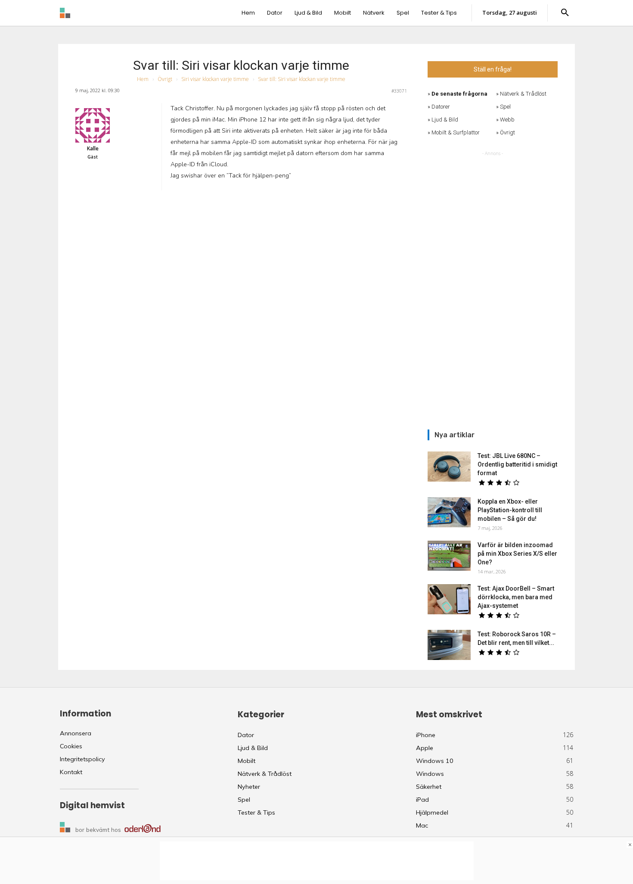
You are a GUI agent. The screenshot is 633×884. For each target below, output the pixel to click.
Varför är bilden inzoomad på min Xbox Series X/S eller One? (517, 554)
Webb (507, 119)
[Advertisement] (492, 287)
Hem (143, 79)
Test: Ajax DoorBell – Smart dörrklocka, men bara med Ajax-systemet (516, 597)
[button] (564, 13)
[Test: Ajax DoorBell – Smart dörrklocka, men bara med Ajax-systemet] (449, 599)
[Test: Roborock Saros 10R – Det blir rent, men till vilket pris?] (449, 645)
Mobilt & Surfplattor (455, 132)
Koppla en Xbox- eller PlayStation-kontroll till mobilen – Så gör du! (510, 510)
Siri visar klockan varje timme (215, 79)
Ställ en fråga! (493, 69)
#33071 (399, 91)
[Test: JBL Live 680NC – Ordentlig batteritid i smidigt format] (449, 466)
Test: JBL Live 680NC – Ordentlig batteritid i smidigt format (517, 464)
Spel (505, 106)
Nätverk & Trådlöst (523, 93)
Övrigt (165, 79)
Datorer (440, 106)
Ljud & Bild (444, 119)
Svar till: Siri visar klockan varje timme (241, 65)
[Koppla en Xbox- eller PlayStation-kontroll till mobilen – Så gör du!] (449, 512)
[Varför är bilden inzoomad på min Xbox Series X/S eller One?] (449, 556)
